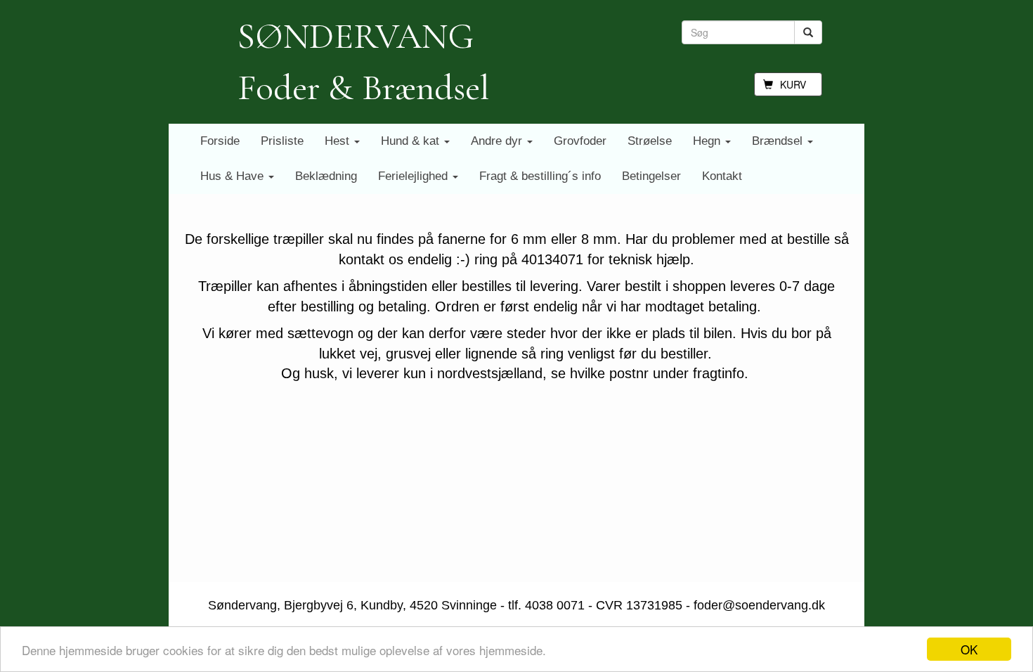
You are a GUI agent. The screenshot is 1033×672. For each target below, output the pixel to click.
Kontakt (722, 176)
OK (969, 649)
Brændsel (779, 141)
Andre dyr (498, 141)
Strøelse (650, 141)
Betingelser (651, 176)
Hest (339, 141)
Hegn (708, 141)
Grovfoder (580, 141)
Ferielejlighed (414, 176)
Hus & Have (233, 176)
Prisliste (282, 141)
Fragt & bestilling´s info (540, 176)
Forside (220, 141)
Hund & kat (412, 141)
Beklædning (326, 176)
